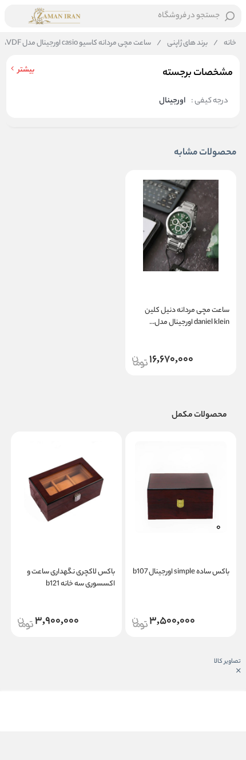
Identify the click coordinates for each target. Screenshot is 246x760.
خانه (224, 43)
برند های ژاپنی (182, 43)
